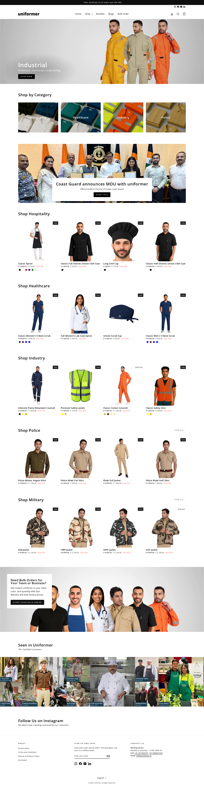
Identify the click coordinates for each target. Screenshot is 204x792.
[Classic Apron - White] (23, 270)
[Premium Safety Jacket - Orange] (65, 414)
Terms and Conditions (27, 752)
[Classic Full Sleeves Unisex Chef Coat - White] (65, 270)
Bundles (100, 13)
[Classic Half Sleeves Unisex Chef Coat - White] (147, 270)
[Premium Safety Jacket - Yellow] (62, 414)
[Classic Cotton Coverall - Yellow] (111, 414)
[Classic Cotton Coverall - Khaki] (114, 414)
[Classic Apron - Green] (32, 270)
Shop (88, 13)
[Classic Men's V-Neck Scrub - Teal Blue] (154, 342)
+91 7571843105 (141, 753)
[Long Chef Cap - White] (108, 270)
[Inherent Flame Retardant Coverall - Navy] (20, 414)
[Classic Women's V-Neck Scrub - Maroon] (23, 342)
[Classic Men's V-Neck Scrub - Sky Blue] (157, 342)
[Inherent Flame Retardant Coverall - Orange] (26, 414)
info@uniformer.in (144, 755)
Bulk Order (123, 13)
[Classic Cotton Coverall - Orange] (105, 414)
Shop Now (26, 76)
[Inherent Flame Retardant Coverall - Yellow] (23, 414)
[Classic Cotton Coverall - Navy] (108, 414)
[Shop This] (102, 173)
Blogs (111, 13)
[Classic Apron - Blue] (29, 270)
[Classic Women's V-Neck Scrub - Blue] (20, 342)
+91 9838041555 (156, 753)
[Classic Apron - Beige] (36, 270)
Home (78, 13)
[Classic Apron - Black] (20, 270)
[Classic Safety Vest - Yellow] (147, 414)
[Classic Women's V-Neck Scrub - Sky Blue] (29, 342)
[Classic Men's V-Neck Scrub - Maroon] (151, 342)
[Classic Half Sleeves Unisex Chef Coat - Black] (151, 270)
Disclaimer (22, 760)
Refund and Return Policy (29, 756)
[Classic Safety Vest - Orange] (151, 414)
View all (179, 430)
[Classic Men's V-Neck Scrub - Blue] (147, 342)
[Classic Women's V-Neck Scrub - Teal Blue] (26, 342)
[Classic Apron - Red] (26, 270)
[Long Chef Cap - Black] (105, 270)
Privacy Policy (23, 748)
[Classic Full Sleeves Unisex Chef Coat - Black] (62, 270)
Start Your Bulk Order (27, 602)
